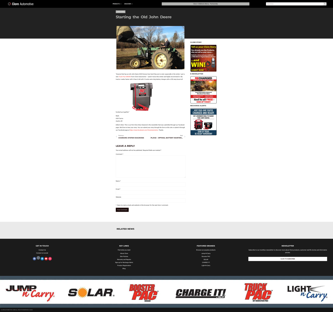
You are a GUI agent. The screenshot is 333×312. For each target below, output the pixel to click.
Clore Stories (120, 11)
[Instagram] (50, 258)
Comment (119, 154)
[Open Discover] (132, 4)
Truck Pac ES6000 (125, 77)
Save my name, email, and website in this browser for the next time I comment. (142, 205)
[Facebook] (34, 258)
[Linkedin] (42, 258)
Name (118, 181)
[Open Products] (121, 4)
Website (118, 197)
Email (118, 189)
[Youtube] (46, 258)
